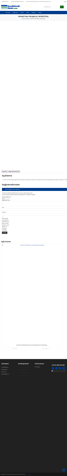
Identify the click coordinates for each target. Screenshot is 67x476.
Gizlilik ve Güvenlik (24, 372)
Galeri (27, 12)
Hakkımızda (15, 12)
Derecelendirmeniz (6, 197)
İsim (3, 207)
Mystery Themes (28, 474)
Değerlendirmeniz (6, 200)
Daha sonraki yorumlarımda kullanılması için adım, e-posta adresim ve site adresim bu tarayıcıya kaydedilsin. (5, 224)
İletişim (40, 12)
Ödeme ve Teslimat (24, 370)
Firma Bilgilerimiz (4, 367)
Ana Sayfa (7, 12)
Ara (62, 7)
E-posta (4, 212)
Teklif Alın (34, 12)
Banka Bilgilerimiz (5, 374)
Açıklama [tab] (4, 171)
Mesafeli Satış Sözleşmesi (25, 367)
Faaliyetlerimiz (4, 369)
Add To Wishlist (45, 348)
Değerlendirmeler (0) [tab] (14, 171)
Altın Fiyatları (37, 366)
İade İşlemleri (23, 375)
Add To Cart (14, 348)
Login (65, 1)
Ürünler (22, 12)
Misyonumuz (4, 371)
